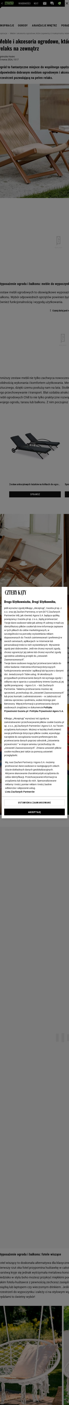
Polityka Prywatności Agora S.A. (47, 711)
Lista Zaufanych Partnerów (19, 791)
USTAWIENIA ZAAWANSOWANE (34, 802)
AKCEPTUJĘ (34, 812)
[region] (34, 702)
